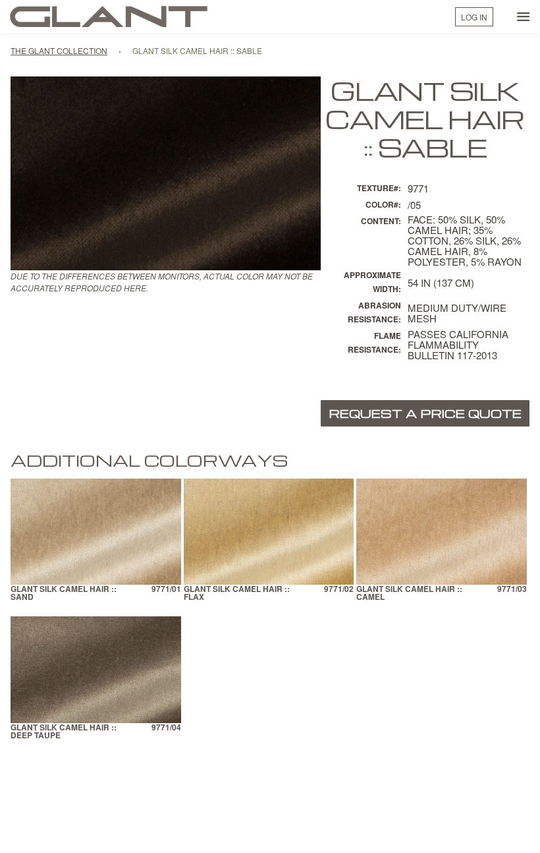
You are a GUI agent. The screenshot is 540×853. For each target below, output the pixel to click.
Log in (474, 16)
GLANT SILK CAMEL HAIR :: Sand (64, 594)
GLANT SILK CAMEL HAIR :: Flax (237, 594)
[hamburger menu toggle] (523, 16)
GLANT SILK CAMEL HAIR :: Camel (409, 594)
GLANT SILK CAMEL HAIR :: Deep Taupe (64, 732)
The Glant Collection (59, 50)
